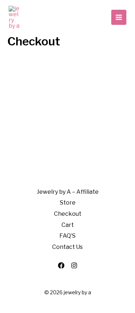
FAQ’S (67, 235)
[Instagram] (74, 265)
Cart (68, 225)
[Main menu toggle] (118, 17)
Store (68, 202)
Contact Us (67, 246)
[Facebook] (61, 265)
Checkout (67, 213)
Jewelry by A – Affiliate (68, 191)
